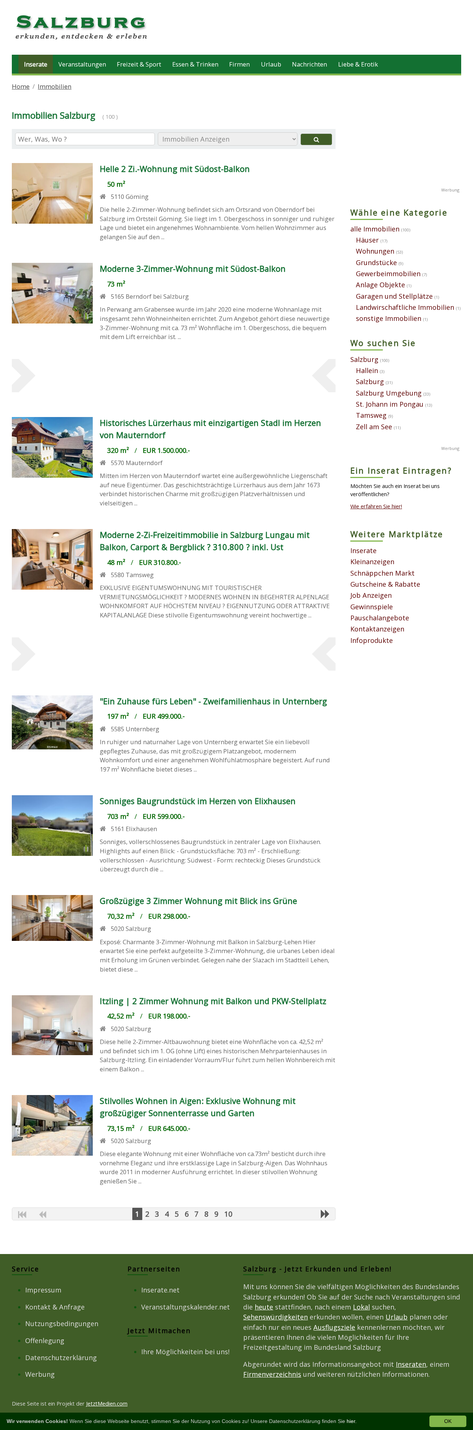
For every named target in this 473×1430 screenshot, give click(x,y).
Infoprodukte (371, 640)
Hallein (367, 370)
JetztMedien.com (106, 1403)
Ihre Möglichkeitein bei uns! (185, 1351)
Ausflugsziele (334, 1327)
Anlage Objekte (380, 284)
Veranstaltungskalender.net (185, 1306)
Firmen (239, 64)
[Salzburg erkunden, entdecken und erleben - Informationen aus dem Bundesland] (82, 40)
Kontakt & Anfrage (55, 1306)
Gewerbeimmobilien (388, 273)
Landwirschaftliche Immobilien (405, 307)
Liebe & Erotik (358, 64)
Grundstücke (376, 262)
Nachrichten (309, 64)
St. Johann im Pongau (389, 404)
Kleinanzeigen (372, 561)
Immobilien (54, 86)
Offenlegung (44, 1340)
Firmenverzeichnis (272, 1374)
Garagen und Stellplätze (394, 296)
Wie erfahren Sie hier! (376, 506)
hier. (352, 1421)
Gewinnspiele (371, 606)
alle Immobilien (374, 228)
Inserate (35, 64)
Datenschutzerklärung (61, 1357)
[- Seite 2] (325, 1213)
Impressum (43, 1289)
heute (264, 1306)
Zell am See (374, 426)
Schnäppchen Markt (382, 573)
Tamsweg (371, 415)
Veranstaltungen (82, 64)
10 (228, 1214)
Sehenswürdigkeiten (275, 1316)
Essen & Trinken (195, 64)
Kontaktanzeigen (377, 628)
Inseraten (411, 1364)
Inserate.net (160, 1289)
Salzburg (364, 359)
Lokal (361, 1306)
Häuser (367, 239)
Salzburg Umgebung (389, 393)
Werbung (40, 1374)
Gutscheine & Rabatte (385, 584)
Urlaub (271, 64)
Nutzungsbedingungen (61, 1323)
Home (21, 86)
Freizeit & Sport (139, 64)
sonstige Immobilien (388, 318)
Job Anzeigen (371, 595)
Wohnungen (375, 251)
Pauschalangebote (379, 617)
